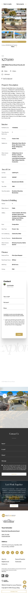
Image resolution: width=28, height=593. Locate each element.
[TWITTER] (12, 552)
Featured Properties (20, 559)
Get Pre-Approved (7, 78)
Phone (5, 308)
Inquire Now (14, 474)
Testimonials (18, 561)
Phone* (3, 455)
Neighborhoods (5, 561)
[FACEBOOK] (3, 552)
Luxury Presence (16, 585)
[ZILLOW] (21, 552)
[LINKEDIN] (8, 552)
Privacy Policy (18, 324)
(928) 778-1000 (5, 534)
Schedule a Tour (14, 591)
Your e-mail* (7, 296)
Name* (3, 443)
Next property (20, 4)
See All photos (14, 41)
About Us (4, 559)
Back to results (8, 4)
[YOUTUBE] (17, 552)
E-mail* (4, 449)
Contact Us (14, 505)
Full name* (6, 302)
